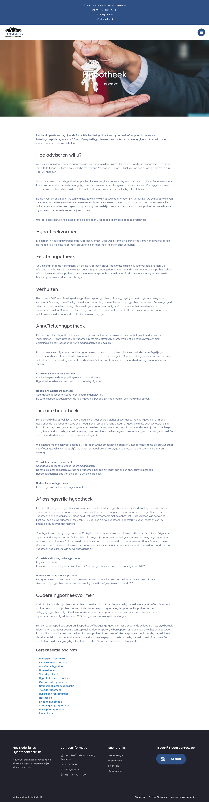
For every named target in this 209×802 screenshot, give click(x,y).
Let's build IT (35, 796)
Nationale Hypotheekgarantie (56, 685)
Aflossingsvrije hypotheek (54, 705)
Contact (176, 758)
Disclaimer (140, 797)
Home (94, 83)
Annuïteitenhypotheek (52, 666)
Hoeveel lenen (47, 670)
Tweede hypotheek (50, 689)
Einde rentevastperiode (53, 662)
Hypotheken (115, 760)
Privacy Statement (158, 797)
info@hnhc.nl (106, 14)
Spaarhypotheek (49, 674)
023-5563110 (106, 18)
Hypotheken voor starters (54, 678)
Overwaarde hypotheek (53, 681)
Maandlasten (46, 713)
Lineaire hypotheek (50, 701)
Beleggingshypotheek (52, 658)
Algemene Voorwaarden (183, 797)
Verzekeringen (116, 755)
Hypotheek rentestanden (54, 693)
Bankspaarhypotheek (51, 709)
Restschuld (45, 697)
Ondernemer (115, 771)
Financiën (113, 765)
